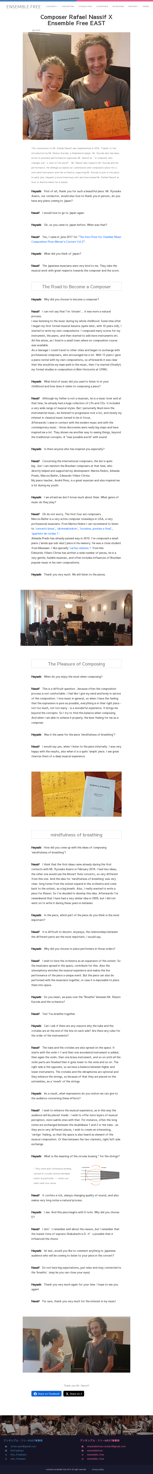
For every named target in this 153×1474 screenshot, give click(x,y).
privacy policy (98, 1469)
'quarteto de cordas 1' (45, 533)
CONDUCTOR (85, 6)
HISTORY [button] (132, 6)
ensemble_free (95, 1454)
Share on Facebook (48, 1393)
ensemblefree (94, 1450)
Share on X (75, 1393)
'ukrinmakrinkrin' (67, 528)
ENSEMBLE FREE (24, 6)
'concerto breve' (45, 528)
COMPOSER (102, 6)
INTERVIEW (118, 6)
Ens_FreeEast (17, 1454)
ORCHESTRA (68, 6)
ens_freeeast (17, 1458)
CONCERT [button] (51, 6)
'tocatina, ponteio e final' (95, 528)
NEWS (146, 6)
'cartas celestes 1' (80, 548)
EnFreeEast (16, 1450)
